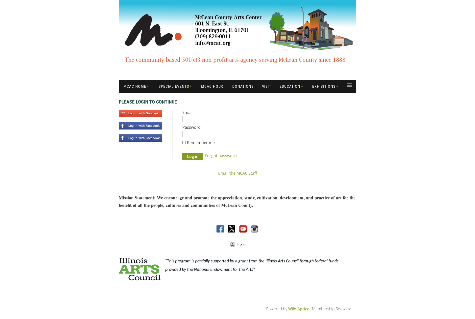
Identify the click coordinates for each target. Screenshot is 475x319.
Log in (241, 244)
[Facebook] (220, 229)
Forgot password (221, 155)
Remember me (201, 142)
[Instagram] (255, 229)
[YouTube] (243, 229)
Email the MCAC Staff (237, 173)
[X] (232, 229)
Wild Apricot (299, 309)
